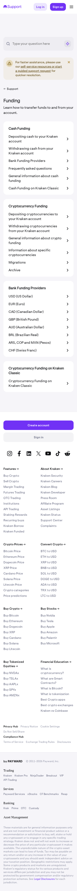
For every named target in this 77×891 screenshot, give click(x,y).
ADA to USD (49, 584)
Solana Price (11, 579)
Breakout (51, 775)
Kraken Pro (21, 775)
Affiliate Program (52, 503)
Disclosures (64, 742)
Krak (6, 808)
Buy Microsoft (50, 643)
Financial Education (56, 662)
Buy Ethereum (13, 621)
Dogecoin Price (13, 562)
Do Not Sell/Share (14, 731)
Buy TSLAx (10, 678)
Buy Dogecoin (12, 627)
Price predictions (15, 596)
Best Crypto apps (53, 699)
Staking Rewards (15, 515)
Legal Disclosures (44, 879)
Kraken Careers (51, 481)
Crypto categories (16, 590)
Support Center (51, 520)
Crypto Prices (14, 544)
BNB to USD (49, 568)
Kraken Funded (13, 531)
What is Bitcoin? (52, 688)
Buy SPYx (9, 690)
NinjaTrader (37, 775)
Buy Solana (11, 643)
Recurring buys (13, 520)
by (12, 761)
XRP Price (10, 568)
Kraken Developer (53, 492)
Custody (34, 808)
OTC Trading (12, 498)
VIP (62, 775)
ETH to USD (48, 557)
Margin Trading (13, 487)
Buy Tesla (47, 621)
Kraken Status (51, 515)
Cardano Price (13, 573)
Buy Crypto (11, 476)
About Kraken (52, 469)
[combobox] (37, 43)
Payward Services (14, 794)
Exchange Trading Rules (40, 742)
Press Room (49, 498)
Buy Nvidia (48, 615)
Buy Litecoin (11, 649)
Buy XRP (9, 632)
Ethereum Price (13, 557)
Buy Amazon (49, 632)
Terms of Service (13, 742)
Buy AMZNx (11, 695)
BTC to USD (49, 551)
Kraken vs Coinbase (54, 711)
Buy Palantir (49, 638)
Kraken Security (52, 476)
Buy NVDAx (11, 673)
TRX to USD (49, 590)
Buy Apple (48, 627)
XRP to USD (49, 562)
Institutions (11, 503)
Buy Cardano (12, 638)
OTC (23, 808)
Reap (64, 794)
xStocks (32, 794)
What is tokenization (55, 694)
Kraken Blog (49, 487)
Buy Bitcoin (11, 615)
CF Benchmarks (49, 794)
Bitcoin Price (12, 551)
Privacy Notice (29, 726)
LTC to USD (48, 596)
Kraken (7, 775)
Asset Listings (50, 509)
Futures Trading (14, 492)
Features (11, 469)
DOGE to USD (50, 579)
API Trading (11, 509)
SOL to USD (49, 573)
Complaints (48, 526)
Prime (15, 808)
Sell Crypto (11, 481)
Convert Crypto (53, 544)
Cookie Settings (50, 726)
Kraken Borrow (13, 526)
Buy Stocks (50, 609)
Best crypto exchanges (57, 705)
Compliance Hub (13, 737)
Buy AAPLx (10, 684)
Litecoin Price (12, 584)
